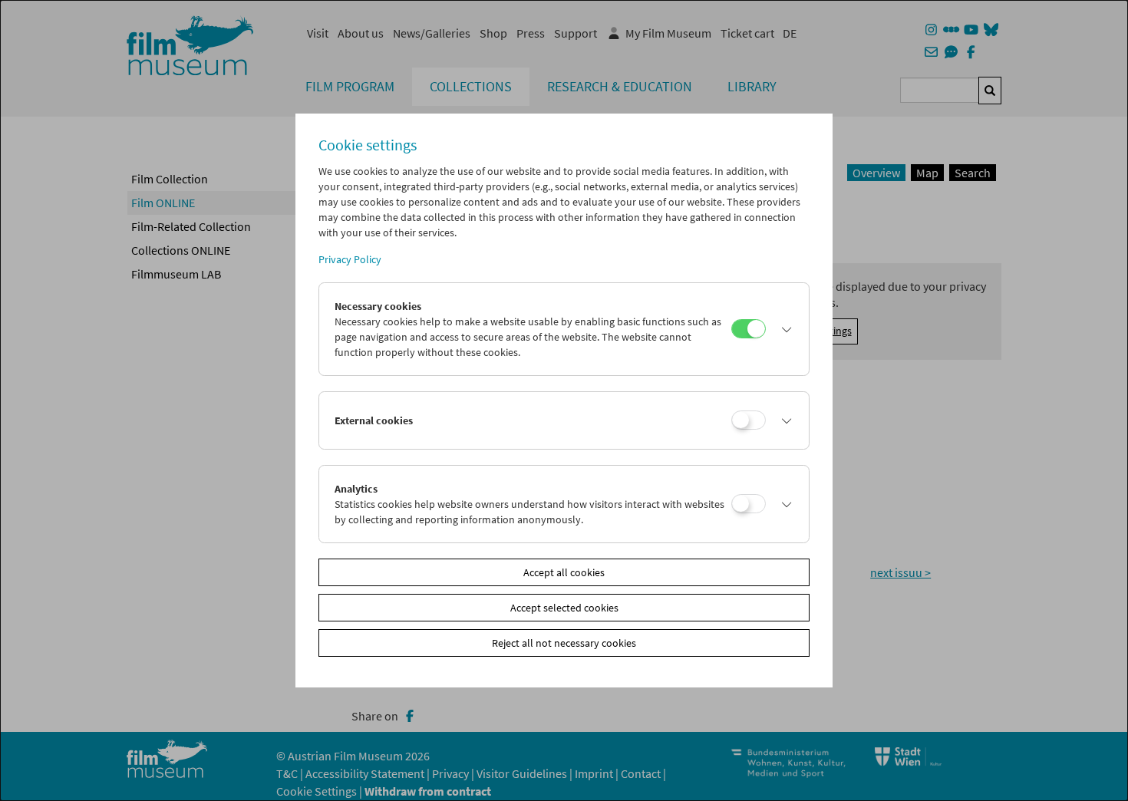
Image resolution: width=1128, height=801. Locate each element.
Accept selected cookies (564, 608)
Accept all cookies (564, 572)
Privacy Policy (349, 259)
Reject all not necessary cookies (564, 643)
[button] (783, 329)
